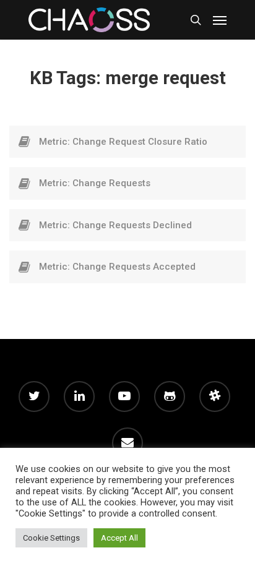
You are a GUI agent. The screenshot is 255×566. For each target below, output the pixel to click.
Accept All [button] (119, 537)
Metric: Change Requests (94, 183)
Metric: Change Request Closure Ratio (123, 141)
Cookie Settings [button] (51, 537)
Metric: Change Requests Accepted (117, 266)
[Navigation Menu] (220, 20)
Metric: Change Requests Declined (115, 225)
